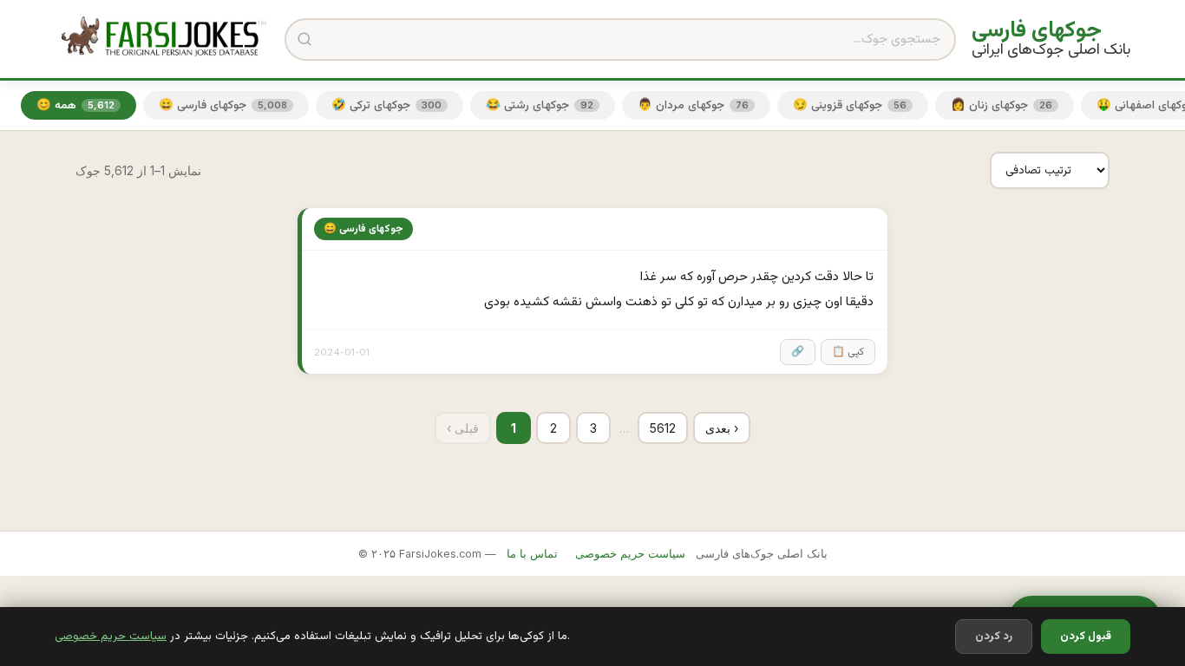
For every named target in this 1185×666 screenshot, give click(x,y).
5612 (663, 428)
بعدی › (721, 428)
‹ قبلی (463, 428)
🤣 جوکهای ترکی (386, 105)
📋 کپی (848, 352)
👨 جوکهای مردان (693, 105)
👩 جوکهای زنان (1001, 105)
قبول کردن (1085, 636)
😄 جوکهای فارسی (223, 105)
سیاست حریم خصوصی (111, 636)
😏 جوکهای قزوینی (850, 105)
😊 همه (75, 105)
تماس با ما (532, 553)
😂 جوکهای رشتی (539, 105)
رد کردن (993, 636)
